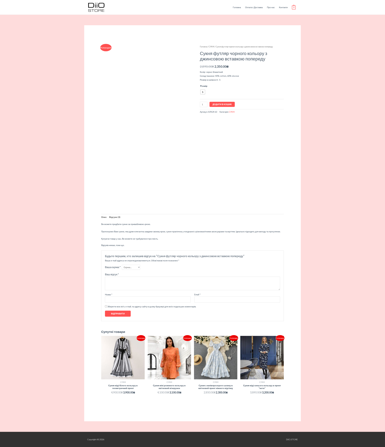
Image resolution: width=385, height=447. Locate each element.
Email (197, 294)
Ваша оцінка (113, 267)
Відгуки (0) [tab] (114, 217)
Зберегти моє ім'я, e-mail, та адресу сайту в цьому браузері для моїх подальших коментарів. (151, 306)
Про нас (271, 7)
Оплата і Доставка (254, 7)
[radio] (202, 92)
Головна (237, 7)
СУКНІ (211, 46)
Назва (108, 294)
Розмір (203, 86)
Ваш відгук (112, 274)
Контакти (283, 7)
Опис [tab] (104, 217)
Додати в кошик (222, 104)
